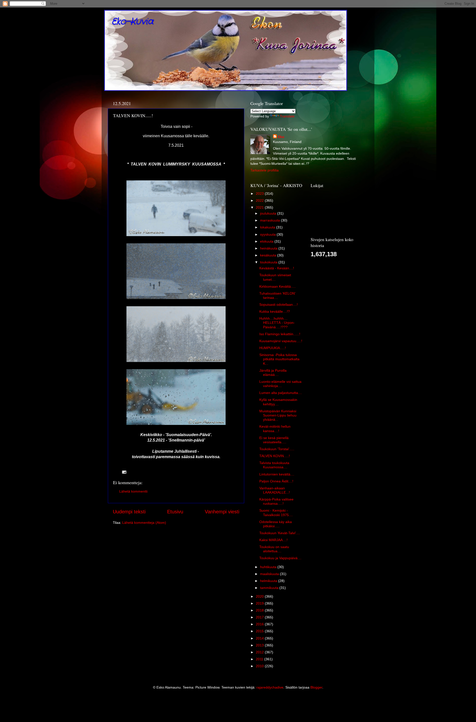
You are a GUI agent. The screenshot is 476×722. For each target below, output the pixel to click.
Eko (281, 137)
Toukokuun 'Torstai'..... (276, 449)
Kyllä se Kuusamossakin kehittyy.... (278, 402)
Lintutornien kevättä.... (276, 474)
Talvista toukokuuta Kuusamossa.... (274, 465)
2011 (260, 659)
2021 (260, 207)
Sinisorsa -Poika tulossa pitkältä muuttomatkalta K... (279, 359)
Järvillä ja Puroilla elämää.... (273, 372)
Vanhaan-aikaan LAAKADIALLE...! (274, 490)
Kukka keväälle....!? (274, 311)
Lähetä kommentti (133, 491)
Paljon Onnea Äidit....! (276, 481)
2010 (260, 666)
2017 (260, 617)
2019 (260, 603)
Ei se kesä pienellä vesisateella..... (274, 440)
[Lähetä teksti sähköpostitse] (123, 472)
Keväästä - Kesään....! (276, 268)
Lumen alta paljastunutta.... (280, 393)
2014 (260, 638)
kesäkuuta (268, 255)
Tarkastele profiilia (264, 170)
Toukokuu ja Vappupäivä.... (280, 558)
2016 (260, 624)
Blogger (316, 687)
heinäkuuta (269, 248)
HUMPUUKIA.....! (272, 348)
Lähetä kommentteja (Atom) (144, 523)
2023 (260, 193)
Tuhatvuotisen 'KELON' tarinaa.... (277, 295)
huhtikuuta (268, 567)
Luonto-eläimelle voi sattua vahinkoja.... (280, 384)
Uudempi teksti (129, 511)
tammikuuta (269, 588)
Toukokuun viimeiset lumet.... (275, 277)
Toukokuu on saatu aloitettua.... (274, 549)
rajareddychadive (269, 687)
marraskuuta (270, 220)
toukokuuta (269, 262)
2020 (260, 596)
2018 (260, 610)
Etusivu (175, 511)
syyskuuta (268, 234)
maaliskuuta (270, 574)
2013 (260, 645)
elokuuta (267, 241)
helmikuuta (269, 581)
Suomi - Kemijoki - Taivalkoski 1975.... (276, 512)
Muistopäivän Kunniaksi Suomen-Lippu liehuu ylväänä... (278, 415)
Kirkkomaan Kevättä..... (277, 286)
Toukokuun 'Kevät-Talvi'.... (279, 533)
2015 (260, 631)
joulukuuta (268, 213)
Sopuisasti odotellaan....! (278, 304)
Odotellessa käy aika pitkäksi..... (275, 524)
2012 (260, 652)
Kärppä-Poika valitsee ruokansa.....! (276, 501)
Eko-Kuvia (132, 21)
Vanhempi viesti (222, 511)
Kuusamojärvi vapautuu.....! (280, 341)
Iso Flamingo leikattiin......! (279, 334)
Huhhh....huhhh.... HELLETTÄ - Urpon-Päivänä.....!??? (277, 322)
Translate (287, 116)
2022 (260, 200)
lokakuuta (268, 227)
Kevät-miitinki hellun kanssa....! (275, 428)
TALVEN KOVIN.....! (274, 456)
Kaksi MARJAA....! (273, 540)
